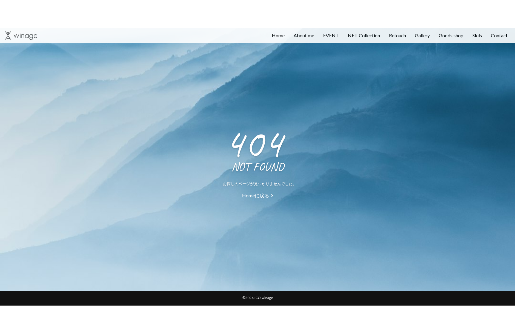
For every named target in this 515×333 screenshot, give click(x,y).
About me (304, 35)
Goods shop (451, 35)
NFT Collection (364, 35)
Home (278, 35)
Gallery (422, 35)
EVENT (331, 35)
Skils (477, 35)
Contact (499, 35)
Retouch (397, 35)
